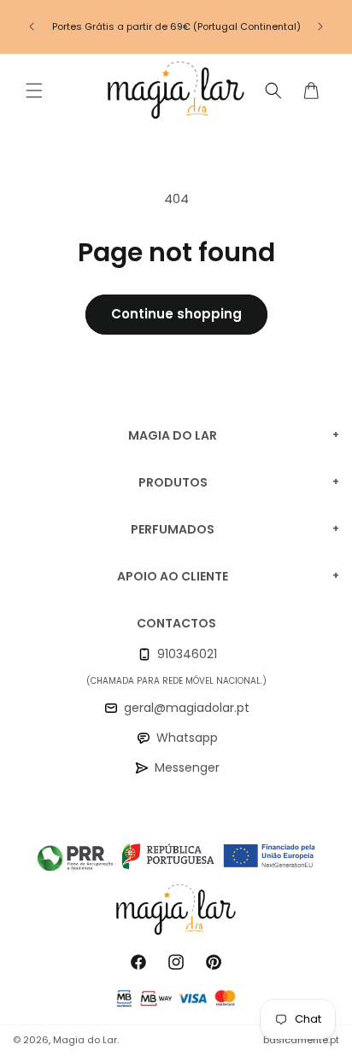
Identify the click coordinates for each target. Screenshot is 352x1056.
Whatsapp (187, 737)
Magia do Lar (85, 1040)
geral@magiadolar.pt (186, 707)
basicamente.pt (301, 1040)
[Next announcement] (320, 26)
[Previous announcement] (31, 26)
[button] (34, 90)
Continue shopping (176, 314)
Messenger (187, 767)
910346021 (187, 653)
